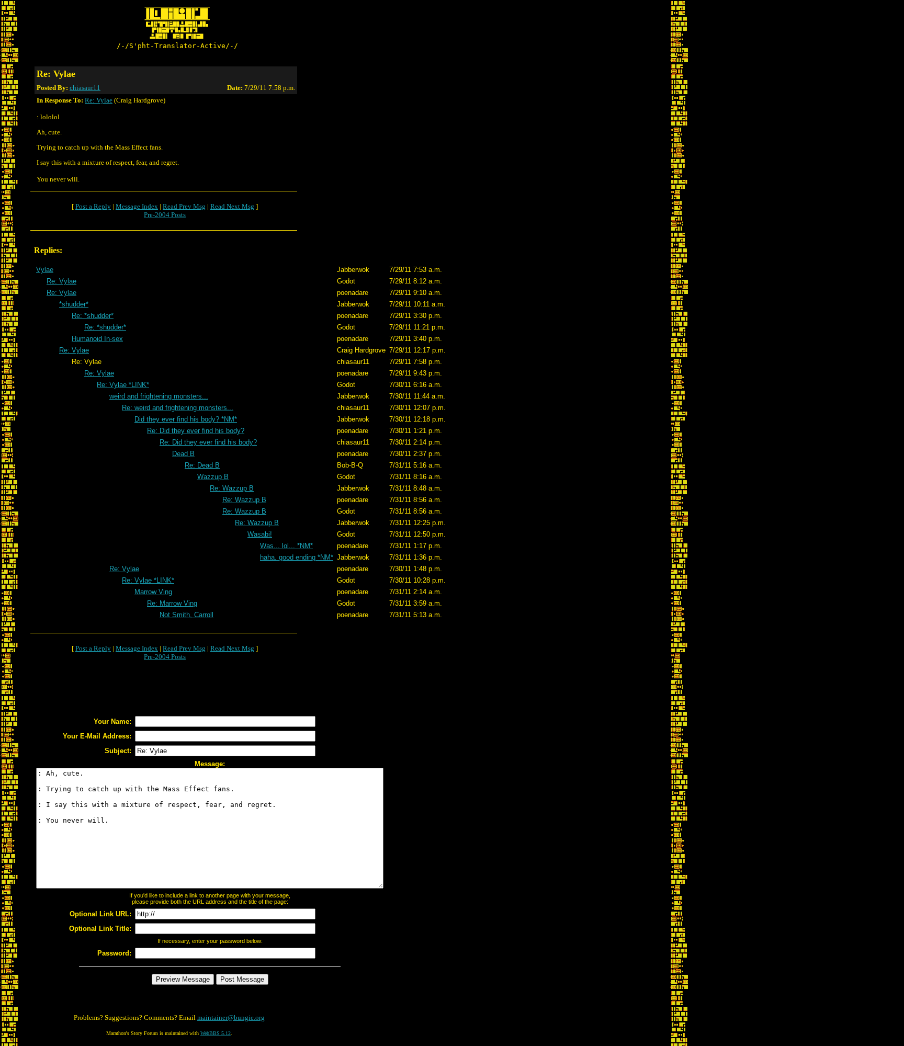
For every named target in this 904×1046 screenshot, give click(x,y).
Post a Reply (93, 206)
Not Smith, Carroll (186, 615)
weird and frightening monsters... (158, 396)
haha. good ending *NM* (296, 557)
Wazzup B (213, 477)
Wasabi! (259, 534)
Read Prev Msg (184, 206)
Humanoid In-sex (97, 339)
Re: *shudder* (93, 316)
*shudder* (73, 304)
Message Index (137, 206)
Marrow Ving (153, 592)
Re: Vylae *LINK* (123, 385)
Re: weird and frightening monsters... (177, 408)
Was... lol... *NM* (286, 546)
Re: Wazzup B (232, 488)
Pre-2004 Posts (165, 215)
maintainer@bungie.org (231, 1017)
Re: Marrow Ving (172, 603)
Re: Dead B (202, 465)
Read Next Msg (232, 206)
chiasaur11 (85, 88)
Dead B (183, 454)
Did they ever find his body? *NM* (185, 419)
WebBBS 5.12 (215, 1033)
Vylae (44, 270)
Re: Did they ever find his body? (195, 431)
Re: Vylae (98, 100)
